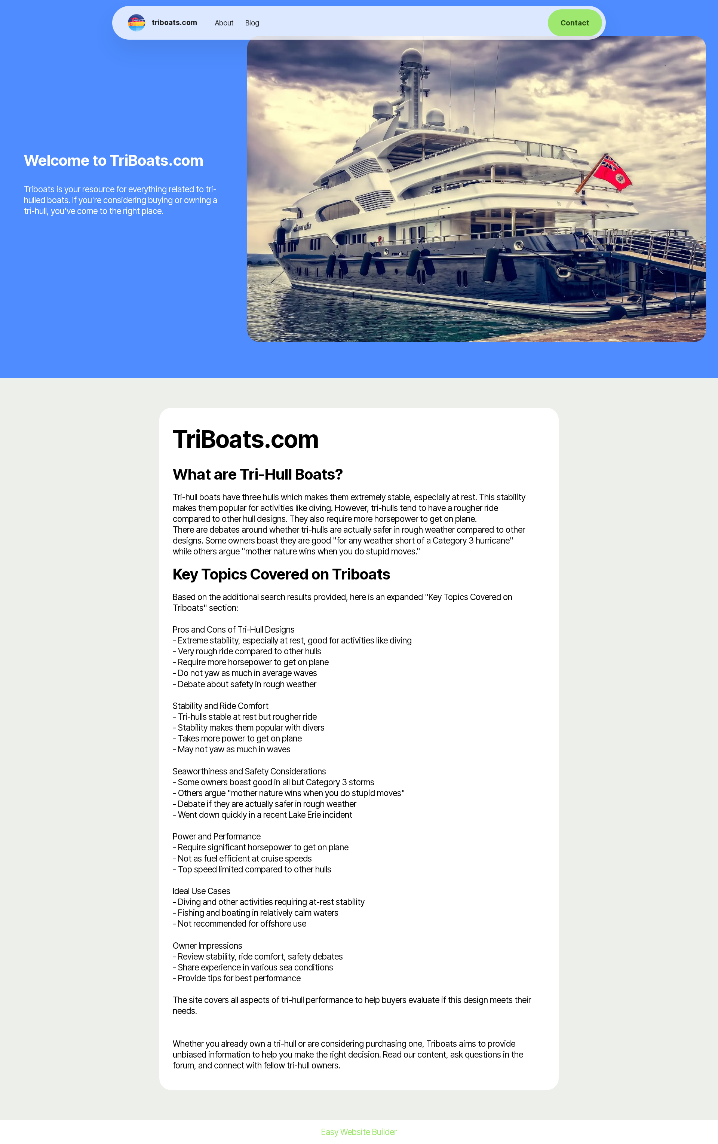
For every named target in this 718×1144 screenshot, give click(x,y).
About (224, 22)
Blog (252, 22)
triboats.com (174, 22)
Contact (575, 22)
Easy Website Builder (359, 1132)
